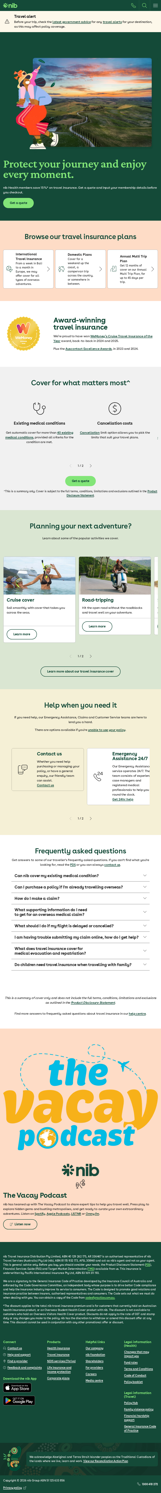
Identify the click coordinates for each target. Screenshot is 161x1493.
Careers (91, 1374)
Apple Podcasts (58, 1214)
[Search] (144, 5)
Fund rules (131, 1362)
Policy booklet (133, 1381)
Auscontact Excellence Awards (88, 349)
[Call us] (133, 5)
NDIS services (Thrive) (61, 1361)
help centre (137, 1013)
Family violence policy (138, 1409)
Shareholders (94, 1361)
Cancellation (90, 432)
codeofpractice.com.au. (100, 1297)
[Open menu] (155, 5)
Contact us (45, 785)
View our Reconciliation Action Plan (105, 1461)
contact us (112, 865)
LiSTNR (76, 1214)
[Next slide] (90, 466)
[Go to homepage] (10, 5)
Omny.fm (92, 1214)
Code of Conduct (135, 1375)
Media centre (94, 1380)
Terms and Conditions (138, 1369)
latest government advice (71, 22)
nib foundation (95, 1354)
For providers (94, 1367)
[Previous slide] (71, 466)
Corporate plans (58, 1378)
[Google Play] (19, 1404)
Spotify (40, 1214)
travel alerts (112, 22)
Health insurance (58, 1348)
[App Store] (17, 1391)
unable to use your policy (106, 730)
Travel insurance (58, 1354)
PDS (73, 865)
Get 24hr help (122, 799)
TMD (91, 1268)
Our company (94, 1348)
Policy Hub (131, 1402)
